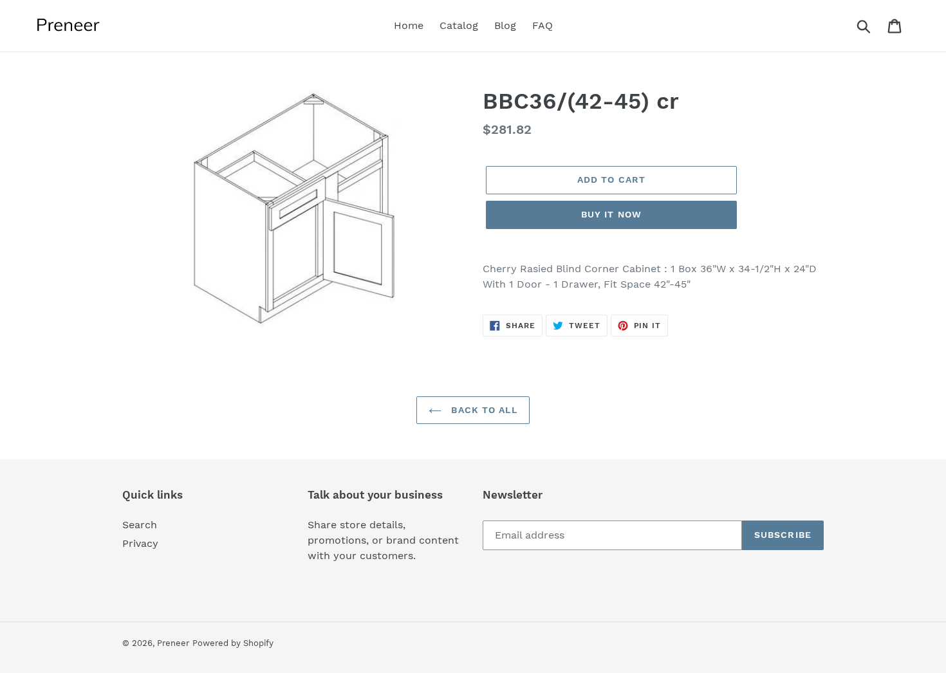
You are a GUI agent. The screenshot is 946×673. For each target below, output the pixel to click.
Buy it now (611, 214)
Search (139, 525)
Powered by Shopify (233, 643)
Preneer (173, 643)
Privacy (140, 543)
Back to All (482, 410)
